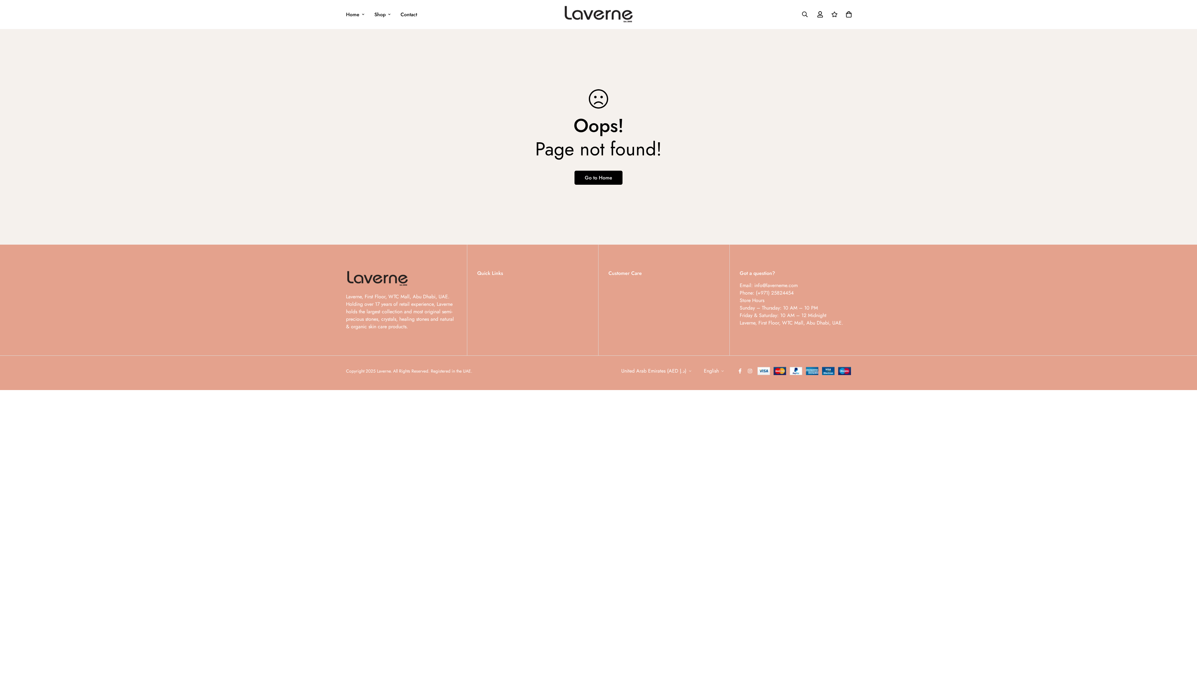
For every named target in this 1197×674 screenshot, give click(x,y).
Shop (380, 14)
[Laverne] (598, 14)
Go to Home (598, 177)
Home (352, 14)
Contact (409, 14)
